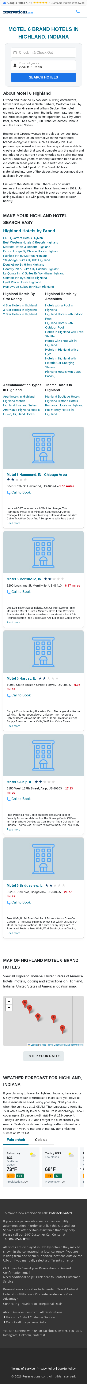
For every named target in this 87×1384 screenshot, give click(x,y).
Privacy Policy (46, 1369)
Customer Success (43, 1317)
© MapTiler (45, 1044)
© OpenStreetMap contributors (67, 1044)
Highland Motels (14, 401)
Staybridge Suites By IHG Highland (26, 260)
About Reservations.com (20, 1312)
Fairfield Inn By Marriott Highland (25, 255)
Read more (13, 523)
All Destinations (51, 1312)
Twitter (62, 1331)
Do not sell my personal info (26, 1322)
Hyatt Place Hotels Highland (22, 282)
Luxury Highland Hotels (19, 414)
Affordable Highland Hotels (21, 409)
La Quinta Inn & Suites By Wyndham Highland (33, 273)
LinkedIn (25, 1335)
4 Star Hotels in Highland (20, 305)
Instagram (10, 1335)
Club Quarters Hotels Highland (24, 238)
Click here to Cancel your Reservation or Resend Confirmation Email (37, 1270)
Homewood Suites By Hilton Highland (28, 286)
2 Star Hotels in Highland (20, 314)
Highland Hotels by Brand (29, 231)
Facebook (49, 1331)
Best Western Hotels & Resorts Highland (30, 242)
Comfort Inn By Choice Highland (25, 277)
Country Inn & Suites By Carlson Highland (31, 269)
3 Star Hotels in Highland (20, 309)
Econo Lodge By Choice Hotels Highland (31, 251)
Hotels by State (16, 1317)
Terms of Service (23, 1369)
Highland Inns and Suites (20, 405)
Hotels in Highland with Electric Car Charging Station (60, 363)
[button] (53, 1019)
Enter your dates (43, 1056)
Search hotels (43, 77)
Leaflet (34, 1044)
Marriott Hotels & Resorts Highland (26, 247)
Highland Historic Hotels (61, 401)
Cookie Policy (66, 1369)
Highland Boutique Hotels (62, 396)
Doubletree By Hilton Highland (23, 264)
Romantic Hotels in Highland (64, 405)
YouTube (75, 1331)
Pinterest (39, 1335)
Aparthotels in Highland (19, 396)
